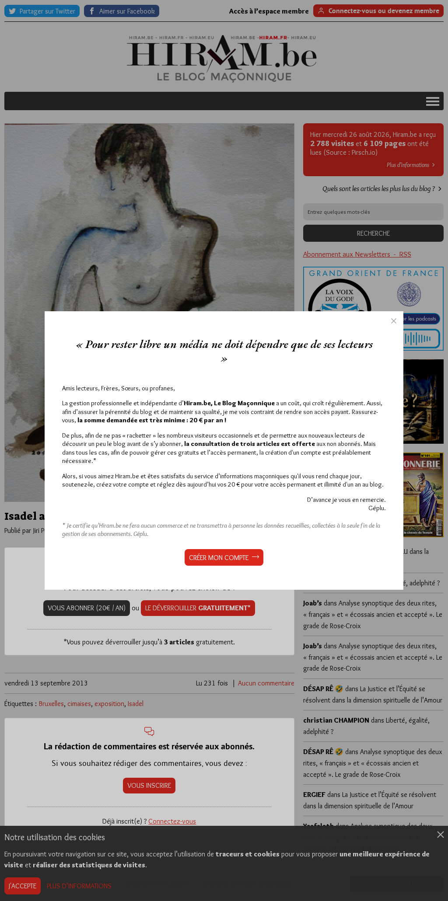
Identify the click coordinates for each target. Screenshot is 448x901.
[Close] (393, 320)
